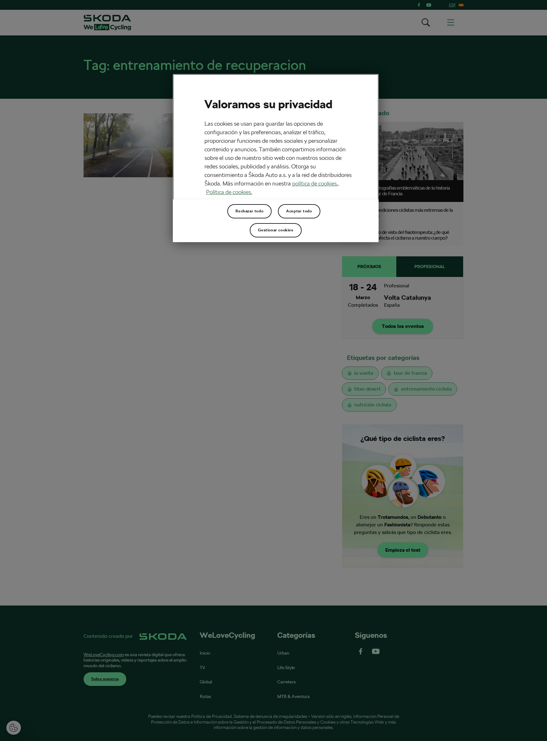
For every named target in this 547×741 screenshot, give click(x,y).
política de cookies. (315, 183)
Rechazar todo (249, 211)
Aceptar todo (299, 211)
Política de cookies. (229, 192)
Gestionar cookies (275, 230)
